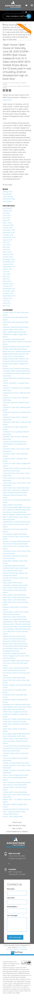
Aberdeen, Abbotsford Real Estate (15, 327)
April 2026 (6, 220)
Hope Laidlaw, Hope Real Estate (14, 595)
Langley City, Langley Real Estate (15, 619)
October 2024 (8, 264)
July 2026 (6, 213)
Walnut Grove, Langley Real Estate (15, 775)
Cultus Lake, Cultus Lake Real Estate (16, 488)
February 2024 (8, 284)
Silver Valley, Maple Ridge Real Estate (16, 734)
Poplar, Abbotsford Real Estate (14, 670)
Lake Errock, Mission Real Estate (14, 617)
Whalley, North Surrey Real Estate (15, 792)
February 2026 (8, 225)
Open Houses (8, 196)
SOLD (30, 12)
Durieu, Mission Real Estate (12, 505)
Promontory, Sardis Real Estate (14, 678)
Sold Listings (7, 201)
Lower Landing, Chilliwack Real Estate (16, 629)
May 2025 (6, 247)
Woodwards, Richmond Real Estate (16, 809)
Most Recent (7, 208)
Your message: (12, 915)
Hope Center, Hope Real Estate (14, 588)
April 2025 (6, 250)
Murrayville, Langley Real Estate (14, 653)
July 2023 (6, 301)
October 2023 (8, 293)
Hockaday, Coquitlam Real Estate (15, 585)
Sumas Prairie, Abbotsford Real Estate (17, 746)
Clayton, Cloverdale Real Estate (14, 441)
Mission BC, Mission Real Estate (14, 641)
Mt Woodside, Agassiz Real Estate (15, 646)
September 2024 (9, 267)
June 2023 (6, 303)
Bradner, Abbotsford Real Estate (15, 349)
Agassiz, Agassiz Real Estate (13, 329)
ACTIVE (23, 12)
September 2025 (9, 237)
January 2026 (8, 228)
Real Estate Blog (9, 199)
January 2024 (8, 286)
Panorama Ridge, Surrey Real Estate (16, 661)
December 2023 (9, 289)
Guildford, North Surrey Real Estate (15, 568)
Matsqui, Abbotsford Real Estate (15, 639)
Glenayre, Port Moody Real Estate (15, 544)
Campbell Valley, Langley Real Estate (16, 371)
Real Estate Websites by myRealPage (17, 949)
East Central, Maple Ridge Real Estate (17, 507)
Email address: (12, 907)
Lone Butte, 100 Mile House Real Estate (17, 627)
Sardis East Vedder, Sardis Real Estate (16, 87)
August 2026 (7, 211)
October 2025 (8, 235)
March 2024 (7, 281)
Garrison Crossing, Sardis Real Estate (16, 541)
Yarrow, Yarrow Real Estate (12, 816)
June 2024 (6, 274)
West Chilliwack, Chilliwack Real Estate (17, 782)
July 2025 (6, 242)
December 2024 (9, 259)
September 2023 (9, 296)
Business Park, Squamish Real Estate (16, 368)
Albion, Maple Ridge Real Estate (14, 332)
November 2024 (9, 262)
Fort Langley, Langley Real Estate (15, 534)
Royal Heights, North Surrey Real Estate (17, 707)
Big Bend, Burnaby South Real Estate (16, 346)
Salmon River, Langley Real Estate (15, 712)
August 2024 (7, 269)
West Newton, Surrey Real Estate (15, 785)
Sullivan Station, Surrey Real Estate (15, 739)
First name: (11, 889)
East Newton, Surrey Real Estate (14, 512)
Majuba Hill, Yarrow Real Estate (14, 636)
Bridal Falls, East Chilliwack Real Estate (17, 351)
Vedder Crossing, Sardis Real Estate (16, 763)
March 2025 (7, 252)
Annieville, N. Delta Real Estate (14, 339)
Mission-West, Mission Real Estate (15, 644)
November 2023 (9, 291)
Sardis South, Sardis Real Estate (14, 721)
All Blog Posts (7, 192)
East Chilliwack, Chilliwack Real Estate (16, 510)
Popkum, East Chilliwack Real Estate (16, 668)
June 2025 (6, 245)
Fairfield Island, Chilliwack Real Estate (16, 522)
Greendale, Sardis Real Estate (14, 566)
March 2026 (7, 223)
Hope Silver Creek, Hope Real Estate (16, 597)
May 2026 (6, 218)
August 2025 (7, 240)
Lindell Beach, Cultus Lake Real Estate (17, 622)
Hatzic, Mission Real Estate (12, 583)
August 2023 (7, 298)
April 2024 (6, 279)
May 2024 (6, 276)
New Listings (7, 194)
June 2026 (6, 215)
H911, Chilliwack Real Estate (12, 570)
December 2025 (9, 230)
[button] (9, 863)
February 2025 (8, 254)
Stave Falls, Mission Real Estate (14, 736)
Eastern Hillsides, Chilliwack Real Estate (17, 514)
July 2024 (6, 271)
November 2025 (9, 232)
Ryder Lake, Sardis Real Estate (14, 709)
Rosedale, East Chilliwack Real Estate (16, 704)
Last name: (11, 898)
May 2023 (6, 306)
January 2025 (8, 257)
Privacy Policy (22, 947)
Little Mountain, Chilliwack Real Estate (16, 624)
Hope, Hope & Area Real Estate (14, 600)
